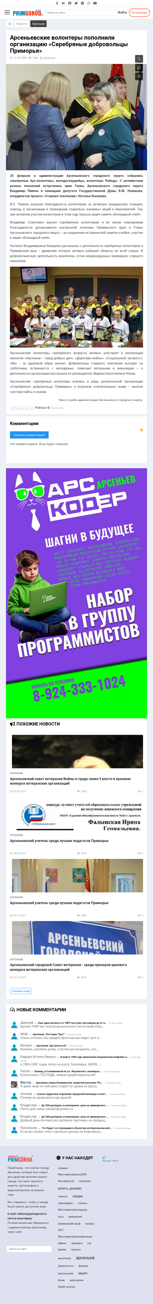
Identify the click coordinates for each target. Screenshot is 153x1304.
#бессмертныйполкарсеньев (75, 1236)
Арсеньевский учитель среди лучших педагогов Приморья (59, 841)
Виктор (25, 1082)
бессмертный (66, 1181)
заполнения (76, 1280)
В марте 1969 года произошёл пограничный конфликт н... (94, 1056)
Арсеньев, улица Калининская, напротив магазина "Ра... (69, 1082)
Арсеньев (49, 57)
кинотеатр (64, 1258)
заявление (75, 1216)
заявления (85, 1181)
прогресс (76, 1249)
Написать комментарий (29, 435)
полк (61, 1216)
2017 (61, 1230)
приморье (77, 1243)
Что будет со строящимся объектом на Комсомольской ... (77, 1128)
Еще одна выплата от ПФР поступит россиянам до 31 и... (72, 1022)
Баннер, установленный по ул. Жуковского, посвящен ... (68, 1071)
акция (82, 1273)
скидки (77, 1196)
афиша (62, 1243)
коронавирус (65, 1203)
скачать (82, 1203)
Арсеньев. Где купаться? (51, 1045)
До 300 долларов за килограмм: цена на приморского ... (75, 1105)
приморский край (69, 1223)
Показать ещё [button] (21, 991)
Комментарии (24, 423)
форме (62, 1249)
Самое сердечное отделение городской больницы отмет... (72, 1094)
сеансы (63, 1196)
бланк (61, 1280)
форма (83, 1265)
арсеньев (85, 1257)
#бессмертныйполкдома (72, 1209)
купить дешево (69, 1188)
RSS (141, 430)
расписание (66, 1273)
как (89, 1243)
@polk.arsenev (66, 1286)
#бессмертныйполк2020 (72, 1174)
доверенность (66, 1266)
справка (63, 1168)
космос (89, 1223)
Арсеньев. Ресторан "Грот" (49, 1034)
